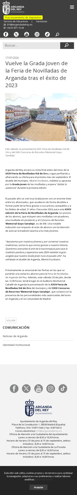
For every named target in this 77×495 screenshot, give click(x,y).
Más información (44, 479)
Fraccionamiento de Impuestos (23, 17)
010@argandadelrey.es (19, 24)
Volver (10, 320)
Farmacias (41, 21)
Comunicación (16, 327)
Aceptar (38, 487)
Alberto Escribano (38, 180)
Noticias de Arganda (15, 336)
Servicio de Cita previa (16, 21)
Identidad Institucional (16, 345)
